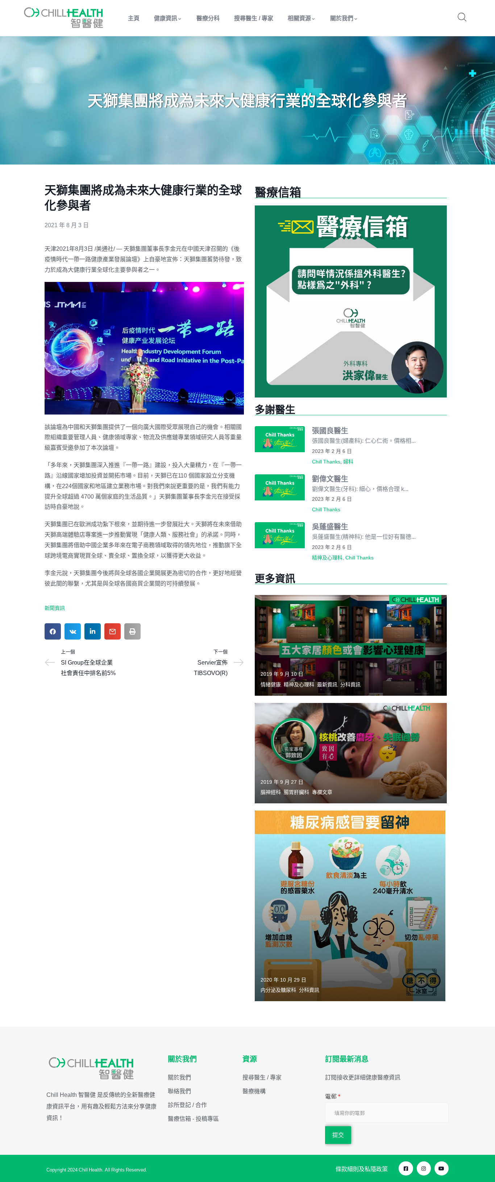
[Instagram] (424, 1168)
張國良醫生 (330, 430)
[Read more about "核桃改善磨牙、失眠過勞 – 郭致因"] (351, 753)
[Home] (64, 18)
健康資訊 (165, 18)
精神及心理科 (327, 557)
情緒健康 (271, 684)
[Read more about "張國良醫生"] (280, 439)
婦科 (348, 461)
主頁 (134, 18)
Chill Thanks (326, 461)
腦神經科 (271, 792)
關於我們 (341, 18)
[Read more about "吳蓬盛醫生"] (280, 535)
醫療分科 (208, 18)
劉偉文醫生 (330, 479)
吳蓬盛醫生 (330, 526)
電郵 (332, 1096)
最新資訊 (327, 684)
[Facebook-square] (406, 1168)
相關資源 (299, 18)
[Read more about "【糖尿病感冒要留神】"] (350, 906)
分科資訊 (350, 684)
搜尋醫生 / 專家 (253, 18)
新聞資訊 (55, 608)
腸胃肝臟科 (296, 792)
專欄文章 (322, 792)
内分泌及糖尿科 (278, 989)
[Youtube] (441, 1168)
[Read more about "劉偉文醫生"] (280, 487)
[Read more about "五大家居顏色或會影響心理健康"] (351, 645)
